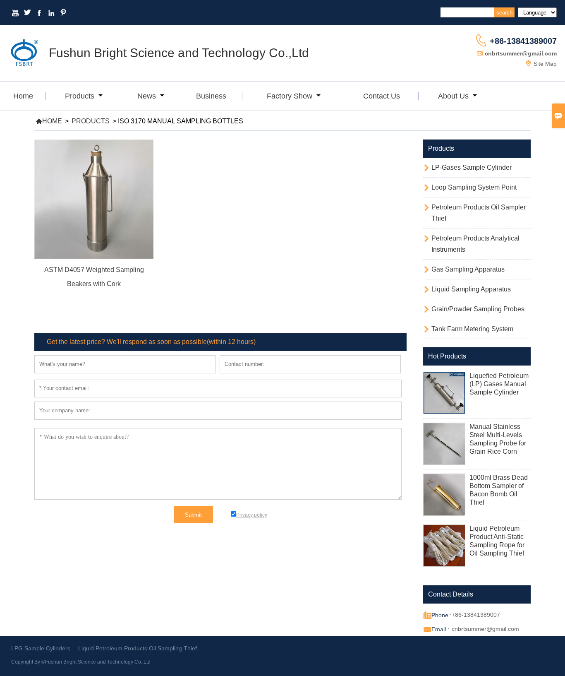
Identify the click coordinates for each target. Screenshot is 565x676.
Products (80, 96)
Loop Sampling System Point (474, 187)
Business (211, 96)
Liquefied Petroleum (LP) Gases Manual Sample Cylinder (499, 384)
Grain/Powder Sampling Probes (477, 309)
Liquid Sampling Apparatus (471, 289)
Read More (93, 295)
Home (23, 96)
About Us (454, 96)
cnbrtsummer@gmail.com (521, 53)
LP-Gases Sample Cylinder (471, 167)
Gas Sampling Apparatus (468, 269)
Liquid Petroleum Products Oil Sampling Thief (137, 648)
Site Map (545, 63)
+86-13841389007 (523, 41)
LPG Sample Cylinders (40, 648)
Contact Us (381, 96)
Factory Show (290, 96)
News (147, 96)
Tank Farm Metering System (472, 328)
